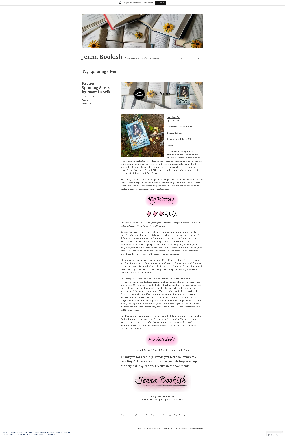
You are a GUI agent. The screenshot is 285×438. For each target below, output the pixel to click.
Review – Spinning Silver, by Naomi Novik (96, 88)
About (200, 58)
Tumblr (144, 399)
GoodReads (177, 399)
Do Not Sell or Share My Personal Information (186, 428)
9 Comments (86, 103)
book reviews (130, 415)
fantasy (151, 415)
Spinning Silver (173, 117)
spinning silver (184, 415)
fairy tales (144, 415)
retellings (174, 415)
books (138, 415)
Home (182, 58)
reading (167, 415)
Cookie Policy (50, 434)
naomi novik (159, 415)
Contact (192, 58)
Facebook (154, 399)
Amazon (138, 350)
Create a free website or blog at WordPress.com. (153, 428)
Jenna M (85, 100)
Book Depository (168, 350)
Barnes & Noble (151, 350)
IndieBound (184, 350)
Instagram (165, 399)
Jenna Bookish (102, 57)
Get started (160, 3)
